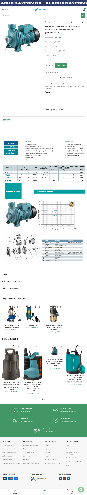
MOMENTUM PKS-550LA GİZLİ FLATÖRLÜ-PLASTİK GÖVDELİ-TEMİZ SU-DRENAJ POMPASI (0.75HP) (32, 387)
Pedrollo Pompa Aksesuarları (11, 463)
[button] (14, 307)
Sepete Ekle (61, 65)
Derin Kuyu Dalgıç (7, 456)
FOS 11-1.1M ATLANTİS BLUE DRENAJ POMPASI (11, 326)
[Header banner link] (40, 3)
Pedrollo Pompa (7, 460)
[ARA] (83, 15)
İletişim (68, 445)
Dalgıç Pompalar (28, 449)
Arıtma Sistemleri (7, 445)
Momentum (57, 22)
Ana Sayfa (48, 22)
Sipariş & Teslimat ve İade (53, 463)
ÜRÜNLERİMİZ (6, 441)
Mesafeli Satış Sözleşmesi (74, 461)
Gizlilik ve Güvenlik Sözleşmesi (72, 453)
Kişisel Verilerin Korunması (74, 458)
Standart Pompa (28, 452)
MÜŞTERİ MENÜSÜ (51, 441)
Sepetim (47, 456)
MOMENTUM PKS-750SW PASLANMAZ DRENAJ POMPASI (54, 327)
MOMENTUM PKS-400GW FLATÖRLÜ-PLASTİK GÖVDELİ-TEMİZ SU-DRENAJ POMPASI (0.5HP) (75, 379)
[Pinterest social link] (56, 109)
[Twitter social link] (54, 109)
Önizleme (18, 307)
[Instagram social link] (64, 478)
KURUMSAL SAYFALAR (73, 441)
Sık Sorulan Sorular (50, 460)
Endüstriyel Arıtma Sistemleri (11, 449)
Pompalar (26, 460)
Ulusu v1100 (33, 325)
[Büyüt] (5, 49)
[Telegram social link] (62, 109)
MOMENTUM (54, 72)
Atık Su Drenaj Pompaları (31, 445)
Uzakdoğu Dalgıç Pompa (31, 463)
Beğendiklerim (49, 449)
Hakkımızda (69, 449)
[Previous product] (80, 22)
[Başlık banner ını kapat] (84, 3)
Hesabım (47, 445)
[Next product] (84, 22)
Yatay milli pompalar (72, 86)
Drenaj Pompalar (68, 84)
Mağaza (47, 452)
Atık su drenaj (67, 22)
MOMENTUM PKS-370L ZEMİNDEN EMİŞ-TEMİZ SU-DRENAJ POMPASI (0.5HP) (11, 386)
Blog (67, 465)
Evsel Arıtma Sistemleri (9, 452)
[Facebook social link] (51, 109)
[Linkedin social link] (59, 109)
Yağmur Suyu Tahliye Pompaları (55, 86)
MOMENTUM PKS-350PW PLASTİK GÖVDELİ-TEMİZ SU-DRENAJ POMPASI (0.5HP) (54, 362)
